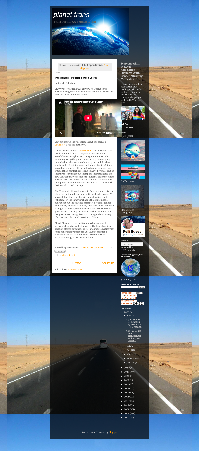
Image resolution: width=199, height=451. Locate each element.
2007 (127, 417)
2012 (126, 396)
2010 (126, 405)
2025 (126, 367)
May (129, 346)
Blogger (113, 432)
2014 (126, 388)
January (131, 362)
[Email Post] (110, 247)
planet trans (71, 14)
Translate (130, 250)
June (129, 315)
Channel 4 (60, 144)
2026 (127, 312)
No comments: (99, 247)
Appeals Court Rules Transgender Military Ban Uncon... (133, 336)
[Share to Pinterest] (64, 251)
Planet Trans (126, 293)
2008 (127, 413)
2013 (126, 392)
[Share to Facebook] (62, 251)
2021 (126, 384)
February (131, 358)
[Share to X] (60, 251)
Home (76, 263)
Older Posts (106, 263)
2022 (127, 380)
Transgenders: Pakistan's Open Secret (76, 78)
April (129, 350)
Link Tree (128, 127)
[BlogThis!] (58, 251)
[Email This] (55, 251)
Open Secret (85, 150)
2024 (127, 372)
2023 (126, 376)
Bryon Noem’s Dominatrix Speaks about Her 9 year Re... (134, 323)
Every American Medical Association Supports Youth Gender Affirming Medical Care (132, 71)
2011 (126, 401)
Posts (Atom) (75, 269)
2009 (127, 409)
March (130, 354)
